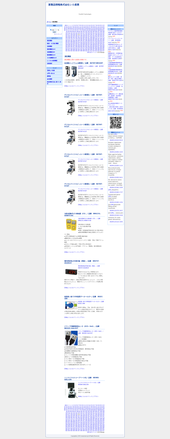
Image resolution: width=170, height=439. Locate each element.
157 (103, 36)
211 (79, 42)
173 (103, 37)
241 (74, 45)
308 (81, 50)
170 (96, 37)
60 (89, 28)
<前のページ (68, 25)
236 (101, 43)
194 (76, 40)
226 (76, 43)
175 (69, 39)
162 (76, 37)
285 (103, 48)
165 (84, 37)
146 (76, 36)
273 (74, 48)
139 (98, 34)
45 (103, 27)
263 (89, 46)
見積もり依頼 (51, 70)
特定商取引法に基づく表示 (54, 82)
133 (84, 34)
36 (87, 27)
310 (86, 50)
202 (96, 40)
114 (76, 33)
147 (79, 36)
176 (71, 39)
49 (70, 28)
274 (76, 48)
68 (103, 28)
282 (96, 48)
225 (74, 43)
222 (66, 43)
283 (98, 48)
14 (89, 25)
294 (86, 49)
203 (98, 40)
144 (71, 36)
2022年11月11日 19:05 (116, 222)
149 (84, 36)
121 (93, 33)
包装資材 (49, 63)
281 (93, 48)
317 (103, 50)
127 (69, 34)
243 (79, 45)
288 (71, 49)
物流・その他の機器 (53, 43)
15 (91, 25)
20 (100, 25)
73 (72, 30)
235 (98, 43)
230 (86, 43)
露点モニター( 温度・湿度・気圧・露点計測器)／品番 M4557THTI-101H (115, 78)
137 (93, 34)
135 (89, 34)
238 (66, 45)
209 (74, 42)
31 (79, 27)
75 (75, 30)
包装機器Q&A (51, 52)
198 (86, 40)
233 (93, 43)
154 (96, 36)
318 (88, 52)
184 (91, 39)
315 (98, 50)
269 (103, 46)
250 (96, 45)
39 (93, 27)
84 (91, 30)
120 (91, 33)
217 (93, 42)
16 (93, 25)
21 (102, 25)
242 (76, 45)
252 (101, 45)
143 (69, 36)
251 (98, 45)
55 (80, 28)
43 (100, 27)
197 (84, 40)
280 (91, 48)
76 (77, 30)
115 (79, 33)
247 (89, 45)
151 (89, 36)
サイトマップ (58, 34)
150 (86, 36)
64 (96, 28)
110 (67, 33)
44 (102, 27)
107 (98, 31)
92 (66, 31)
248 (91, 45)
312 (91, 50)
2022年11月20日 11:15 (116, 165)
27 (72, 27)
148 (81, 36)
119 (89, 33)
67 (102, 28)
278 (86, 48)
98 (77, 31)
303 (69, 50)
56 (82, 28)
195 (79, 40)
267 (98, 46)
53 (77, 28)
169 (93, 37)
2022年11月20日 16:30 (116, 152)
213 (84, 42)
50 (72, 28)
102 (86, 31)
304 (71, 50)
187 (98, 39)
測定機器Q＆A (51, 49)
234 (96, 43)
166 (86, 37)
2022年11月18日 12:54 (116, 202)
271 (69, 48)
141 (103, 34)
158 (66, 37)
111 (69, 33)
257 (74, 46)
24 (66, 27)
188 (101, 39)
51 (73, 28)
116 (81, 33)
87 (96, 30)
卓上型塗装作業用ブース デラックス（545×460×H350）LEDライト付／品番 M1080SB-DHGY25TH (115, 107)
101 (84, 31)
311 (89, 50)
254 (66, 46)
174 (66, 39)
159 (69, 37)
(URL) (115, 134)
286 (66, 49)
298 (96, 49)
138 (96, 34)
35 (86, 27)
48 (68, 28)
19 (98, 25)
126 (66, 34)
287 (69, 49)
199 (89, 40)
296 (91, 49)
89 (100, 30)
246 (86, 45)
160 (71, 37)
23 (64, 27)
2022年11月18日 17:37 (116, 192)
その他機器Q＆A (52, 57)
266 (96, 46)
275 (79, 48)
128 (71, 34)
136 (91, 34)
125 (103, 33)
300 (101, 49)
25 (68, 27)
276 (81, 48)
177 (74, 39)
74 (73, 30)
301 (103, 49)
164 (81, 37)
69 (64, 30)
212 (81, 42)
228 (81, 43)
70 (66, 30)
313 (93, 50)
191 (69, 40)
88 (98, 30)
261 (84, 46)
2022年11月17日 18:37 (116, 210)
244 (81, 45)
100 (81, 31)
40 (95, 27)
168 (91, 37)
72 (70, 30)
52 (75, 28)
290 (76, 49)
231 (89, 43)
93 (68, 31)
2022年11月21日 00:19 (116, 140)
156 (101, 36)
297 (93, 49)
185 (93, 39)
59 (87, 28)
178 (76, 39)
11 (84, 25)
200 (91, 40)
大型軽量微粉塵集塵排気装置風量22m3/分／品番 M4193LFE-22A (115, 71)
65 (98, 28)
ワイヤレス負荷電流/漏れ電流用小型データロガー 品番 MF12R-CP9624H (115, 32)
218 (96, 42)
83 (89, 30)
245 (84, 45)
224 (71, 43)
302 (66, 50)
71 (68, 30)
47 (66, 28)
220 (101, 42)
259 (79, 46)
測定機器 (49, 40)
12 (86, 25)
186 (96, 39)
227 (79, 43)
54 (79, 28)
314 (96, 50)
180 (81, 39)
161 (74, 37)
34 (84, 27)
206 (66, 42)
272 (71, 48)
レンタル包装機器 (52, 60)
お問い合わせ (51, 73)
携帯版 (49, 76)
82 (87, 30)
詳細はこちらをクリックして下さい (74, 86)
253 (103, 45)
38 (91, 27)
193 (74, 40)
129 (74, 34)
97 (75, 31)
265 (93, 46)
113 (74, 33)
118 (86, 33)
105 (93, 31)
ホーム (49, 21)
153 (93, 36)
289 (74, 49)
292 (81, 49)
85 (93, 30)
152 (91, 36)
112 (71, 33)
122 (96, 33)
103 (89, 31)
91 (103, 30)
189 (103, 39)
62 (93, 28)
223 (69, 43)
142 (66, 36)
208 (71, 42)
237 (103, 43)
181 (84, 39)
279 (89, 48)
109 (103, 31)
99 (79, 31)
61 (91, 28)
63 (95, 28)
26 (70, 27)
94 (70, 31)
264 (91, 46)
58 (86, 28)
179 (79, 39)
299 (98, 49)
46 (64, 28)
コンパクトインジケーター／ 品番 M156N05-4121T (115, 40)
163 (79, 37)
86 (95, 30)
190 (66, 40)
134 (86, 34)
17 (95, 25)
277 (84, 48)
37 (89, 27)
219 (98, 42)
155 (98, 36)
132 (81, 34)
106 (96, 31)
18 (96, 25)
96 (73, 31)
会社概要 (49, 79)
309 (84, 50)
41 (96, 27)
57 (84, 28)
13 (87, 25)
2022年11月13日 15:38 (116, 215)
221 (103, 42)
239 (69, 45)
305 (74, 50)
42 (98, 27)
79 (82, 30)
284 (101, 48)
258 (76, 46)
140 (101, 34)
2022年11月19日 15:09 (116, 187)
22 (103, 25)
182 (86, 39)
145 (74, 36)
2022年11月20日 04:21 (116, 177)
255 (69, 46)
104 (91, 31)
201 (93, 40)
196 (81, 40)
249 (93, 45)
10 (82, 25)
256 (71, 46)
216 (91, 42)
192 (71, 40)
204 (101, 40)
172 (101, 37)
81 (86, 30)
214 (86, 42)
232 (91, 43)
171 (98, 37)
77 (79, 30)
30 (77, 27)
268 (101, 46)
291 (79, 49)
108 (101, 31)
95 (72, 31)
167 (89, 37)
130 (76, 34)
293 (84, 49)
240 (71, 45)
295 (89, 49)
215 (89, 42)
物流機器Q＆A (51, 55)
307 (79, 50)
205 (103, 40)
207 (69, 42)
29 (75, 27)
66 (100, 28)
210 (76, 42)
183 (89, 39)
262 (86, 46)
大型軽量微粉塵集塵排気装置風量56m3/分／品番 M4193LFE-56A (115, 64)
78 (80, 30)
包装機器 (49, 46)
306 (76, 50)
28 (73, 27)
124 (101, 33)
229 (84, 43)
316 (101, 50)
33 (82, 27)
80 (84, 30)
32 (80, 27)
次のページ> (93, 52)
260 (81, 46)
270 (66, 48)
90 (102, 30)
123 (98, 33)
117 (84, 33)
